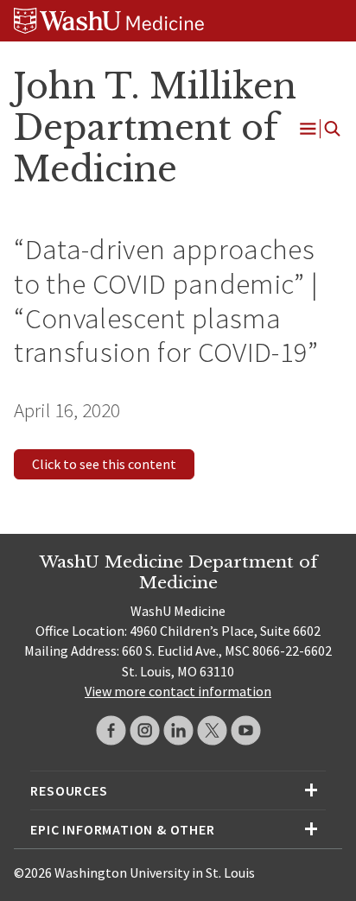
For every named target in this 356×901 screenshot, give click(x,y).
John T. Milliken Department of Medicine (154, 128)
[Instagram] (145, 730)
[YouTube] (246, 730)
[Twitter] (212, 730)
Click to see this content (104, 464)
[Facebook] (111, 730)
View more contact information (178, 691)
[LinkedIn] (178, 730)
